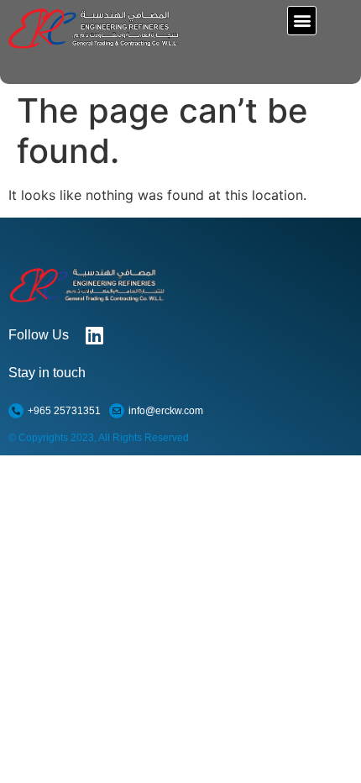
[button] (302, 20)
